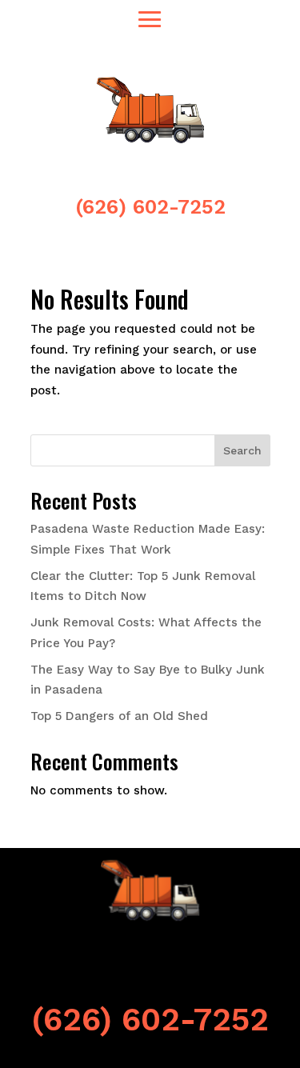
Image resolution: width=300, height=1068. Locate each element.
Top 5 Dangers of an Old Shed (119, 716)
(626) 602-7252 (150, 206)
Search (242, 450)
